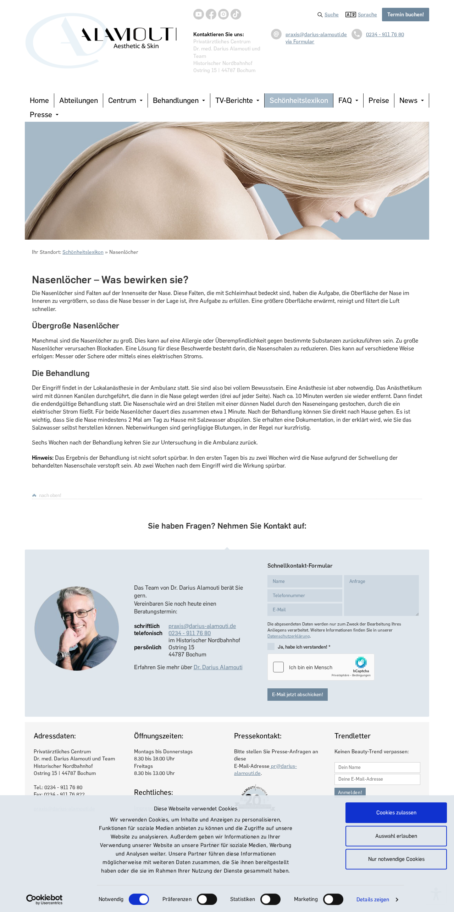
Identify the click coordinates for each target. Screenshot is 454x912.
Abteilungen (78, 100)
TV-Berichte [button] (234, 100)
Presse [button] (41, 114)
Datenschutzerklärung (288, 636)
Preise (379, 100)
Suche (332, 14)
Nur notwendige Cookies (396, 859)
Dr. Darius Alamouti (218, 667)
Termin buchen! (405, 14)
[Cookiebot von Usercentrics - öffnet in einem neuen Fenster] (44, 899)
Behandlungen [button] (176, 100)
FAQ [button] (345, 100)
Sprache (367, 14)
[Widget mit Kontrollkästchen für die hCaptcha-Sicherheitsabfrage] (321, 667)
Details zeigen (372, 899)
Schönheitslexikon (299, 100)
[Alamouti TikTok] (236, 14)
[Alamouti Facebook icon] (211, 14)
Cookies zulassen (396, 812)
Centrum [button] (122, 100)
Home (39, 100)
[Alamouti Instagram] (223, 14)
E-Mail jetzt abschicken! (297, 695)
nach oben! (50, 495)
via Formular (300, 41)
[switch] (207, 899)
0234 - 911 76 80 (385, 34)
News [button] (408, 100)
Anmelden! (350, 792)
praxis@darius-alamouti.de (316, 34)
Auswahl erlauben (396, 836)
